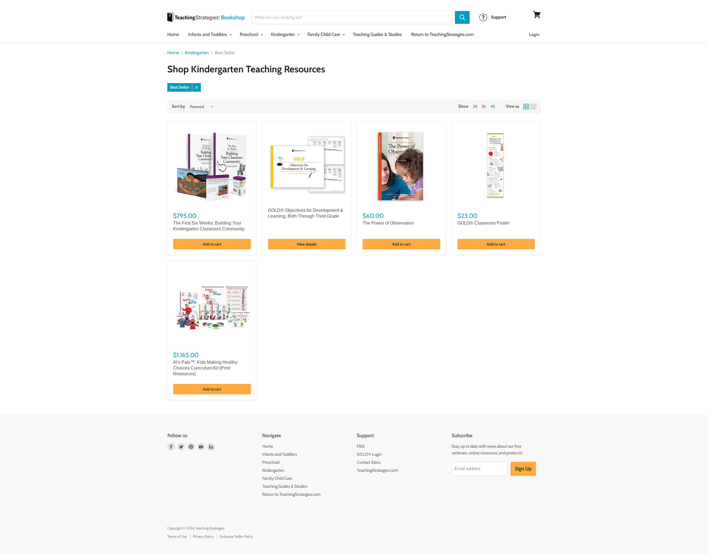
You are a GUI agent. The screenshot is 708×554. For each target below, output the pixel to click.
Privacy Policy (203, 536)
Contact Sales (369, 462)
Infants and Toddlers (208, 34)
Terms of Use (177, 536)
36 (483, 106)
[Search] (462, 17)
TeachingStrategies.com (377, 470)
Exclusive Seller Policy (236, 536)
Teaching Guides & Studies (377, 34)
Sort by (178, 106)
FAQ (361, 446)
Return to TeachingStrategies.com (442, 34)
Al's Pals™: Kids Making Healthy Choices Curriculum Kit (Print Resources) (205, 368)
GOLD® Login (369, 454)
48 (492, 106)
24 (475, 106)
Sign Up (523, 469)
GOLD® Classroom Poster (483, 223)
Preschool (249, 34)
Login (534, 34)
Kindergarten (283, 34)
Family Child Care (324, 34)
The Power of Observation (388, 223)
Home (173, 34)
